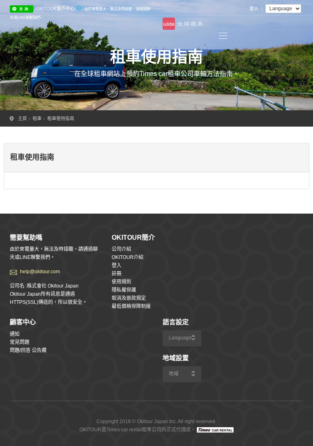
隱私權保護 (124, 290)
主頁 (22, 118)
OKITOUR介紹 (127, 257)
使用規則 (121, 282)
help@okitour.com (40, 271)
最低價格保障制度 (131, 306)
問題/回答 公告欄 (28, 350)
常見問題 (19, 342)
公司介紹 (121, 249)
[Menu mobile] (223, 37)
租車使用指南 (60, 118)
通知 (15, 334)
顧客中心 (23, 322)
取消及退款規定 (129, 298)
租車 (37, 118)
